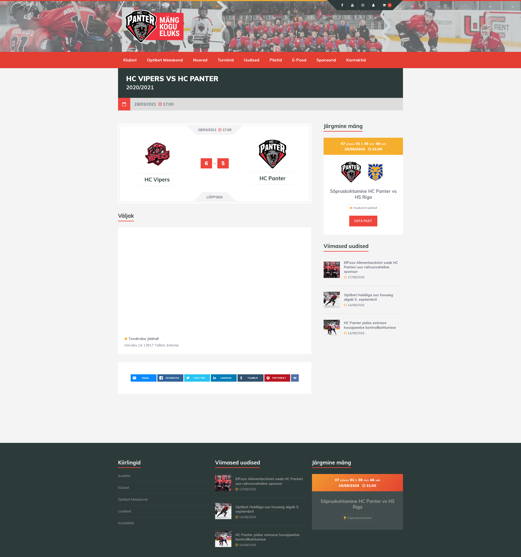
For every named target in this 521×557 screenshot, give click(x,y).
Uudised (251, 59)
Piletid (275, 59)
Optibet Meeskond (165, 59)
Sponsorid (326, 59)
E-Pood (299, 59)
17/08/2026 (356, 277)
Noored (200, 59)
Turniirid (226, 59)
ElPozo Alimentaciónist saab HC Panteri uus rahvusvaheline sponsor (371, 267)
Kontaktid (356, 59)
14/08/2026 (356, 305)
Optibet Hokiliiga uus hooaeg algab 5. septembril (368, 297)
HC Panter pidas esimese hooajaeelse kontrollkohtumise (370, 325)
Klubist (130, 59)
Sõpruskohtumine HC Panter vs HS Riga (363, 194)
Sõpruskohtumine (359, 518)
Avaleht (124, 475)
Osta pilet (363, 221)
